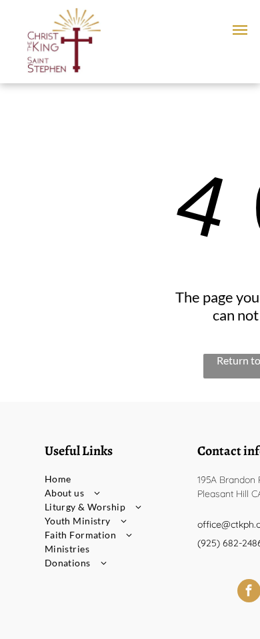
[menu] (240, 30)
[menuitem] (112, 479)
